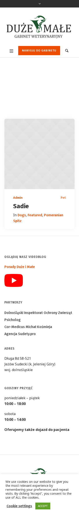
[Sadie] (39, 154)
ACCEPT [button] (43, 506)
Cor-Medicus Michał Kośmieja (28, 327)
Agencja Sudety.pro (20, 334)
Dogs (22, 215)
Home (24, 105)
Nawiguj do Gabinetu (39, 50)
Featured (35, 215)
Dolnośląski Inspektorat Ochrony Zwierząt (38, 313)
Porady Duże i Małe (19, 267)
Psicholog (12, 320)
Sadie (21, 206)
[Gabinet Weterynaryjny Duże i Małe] (39, 27)
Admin (18, 198)
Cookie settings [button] (19, 506)
